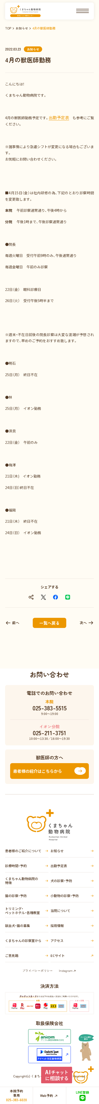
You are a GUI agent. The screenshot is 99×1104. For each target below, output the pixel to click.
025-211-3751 (49, 733)
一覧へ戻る (49, 623)
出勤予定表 (59, 117)
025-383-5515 (49, 708)
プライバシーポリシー (37, 970)
